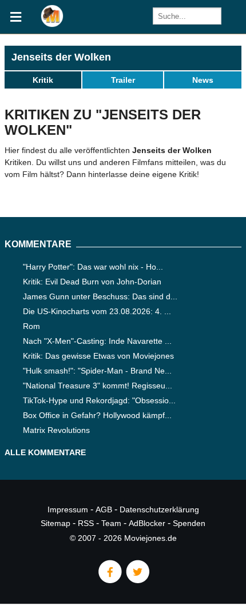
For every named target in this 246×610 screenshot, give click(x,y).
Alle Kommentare (45, 452)
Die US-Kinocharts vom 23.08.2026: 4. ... (97, 311)
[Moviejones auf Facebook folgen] (109, 580)
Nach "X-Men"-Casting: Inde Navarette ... (97, 341)
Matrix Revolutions (56, 430)
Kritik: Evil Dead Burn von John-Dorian (92, 281)
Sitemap (55, 523)
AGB (104, 509)
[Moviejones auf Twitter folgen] (136, 580)
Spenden (189, 523)
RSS (86, 523)
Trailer (123, 80)
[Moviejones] (52, 24)
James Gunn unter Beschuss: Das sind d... (100, 296)
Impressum (67, 509)
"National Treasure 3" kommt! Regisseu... (97, 385)
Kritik (43, 80)
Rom (31, 326)
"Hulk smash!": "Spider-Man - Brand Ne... (97, 370)
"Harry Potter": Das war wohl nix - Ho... (93, 266)
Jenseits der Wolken (61, 57)
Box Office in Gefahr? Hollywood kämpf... (97, 415)
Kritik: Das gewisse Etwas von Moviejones (98, 355)
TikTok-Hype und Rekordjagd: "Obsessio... (99, 400)
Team (111, 523)
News (202, 80)
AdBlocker (147, 523)
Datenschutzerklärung (159, 509)
